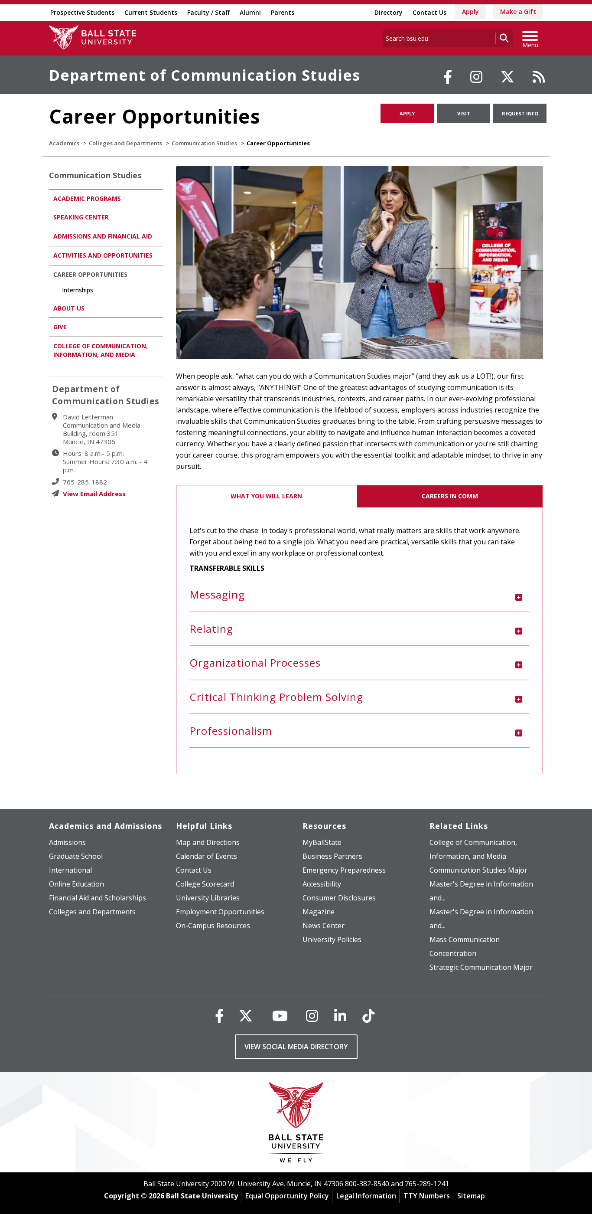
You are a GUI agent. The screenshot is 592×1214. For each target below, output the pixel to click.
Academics (64, 143)
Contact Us (429, 12)
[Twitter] (507, 76)
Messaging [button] (217, 594)
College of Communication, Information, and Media (100, 350)
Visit (463, 113)
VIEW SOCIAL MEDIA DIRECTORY (296, 1046)
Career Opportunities (90, 274)
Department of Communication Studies (204, 75)
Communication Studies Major (478, 870)
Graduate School (76, 856)
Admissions (67, 842)
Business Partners (332, 856)
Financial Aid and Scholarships (97, 898)
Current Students (150, 12)
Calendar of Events (206, 856)
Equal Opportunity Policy (287, 1196)
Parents (282, 12)
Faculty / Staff (208, 12)
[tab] (359, 595)
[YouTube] (280, 1015)
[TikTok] (368, 1015)
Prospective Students (82, 12)
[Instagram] (476, 76)
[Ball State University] (296, 1124)
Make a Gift (518, 11)
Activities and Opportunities (103, 255)
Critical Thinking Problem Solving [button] (276, 697)
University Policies (332, 939)
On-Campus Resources (213, 925)
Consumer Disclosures (339, 898)
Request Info (520, 113)
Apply (470, 11)
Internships (77, 290)
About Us (69, 308)
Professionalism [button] (231, 730)
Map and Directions (208, 842)
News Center (324, 925)
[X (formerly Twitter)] (246, 1015)
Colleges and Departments (125, 143)
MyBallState (322, 842)
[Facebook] (447, 76)
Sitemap (471, 1196)
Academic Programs (87, 198)
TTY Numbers (426, 1196)
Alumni (250, 12)
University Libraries (208, 898)
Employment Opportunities (220, 911)
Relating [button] (211, 629)
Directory (388, 12)
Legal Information (366, 1196)
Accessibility (322, 884)
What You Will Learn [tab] (266, 496)
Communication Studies (204, 143)
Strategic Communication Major (481, 967)
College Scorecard (205, 884)
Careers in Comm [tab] (450, 496)
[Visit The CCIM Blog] (538, 76)
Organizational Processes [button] (255, 662)
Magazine (319, 911)
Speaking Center (81, 217)
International (70, 870)
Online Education (76, 884)
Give (60, 327)
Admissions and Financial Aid (102, 236)
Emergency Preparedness (344, 870)
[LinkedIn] (340, 1015)
